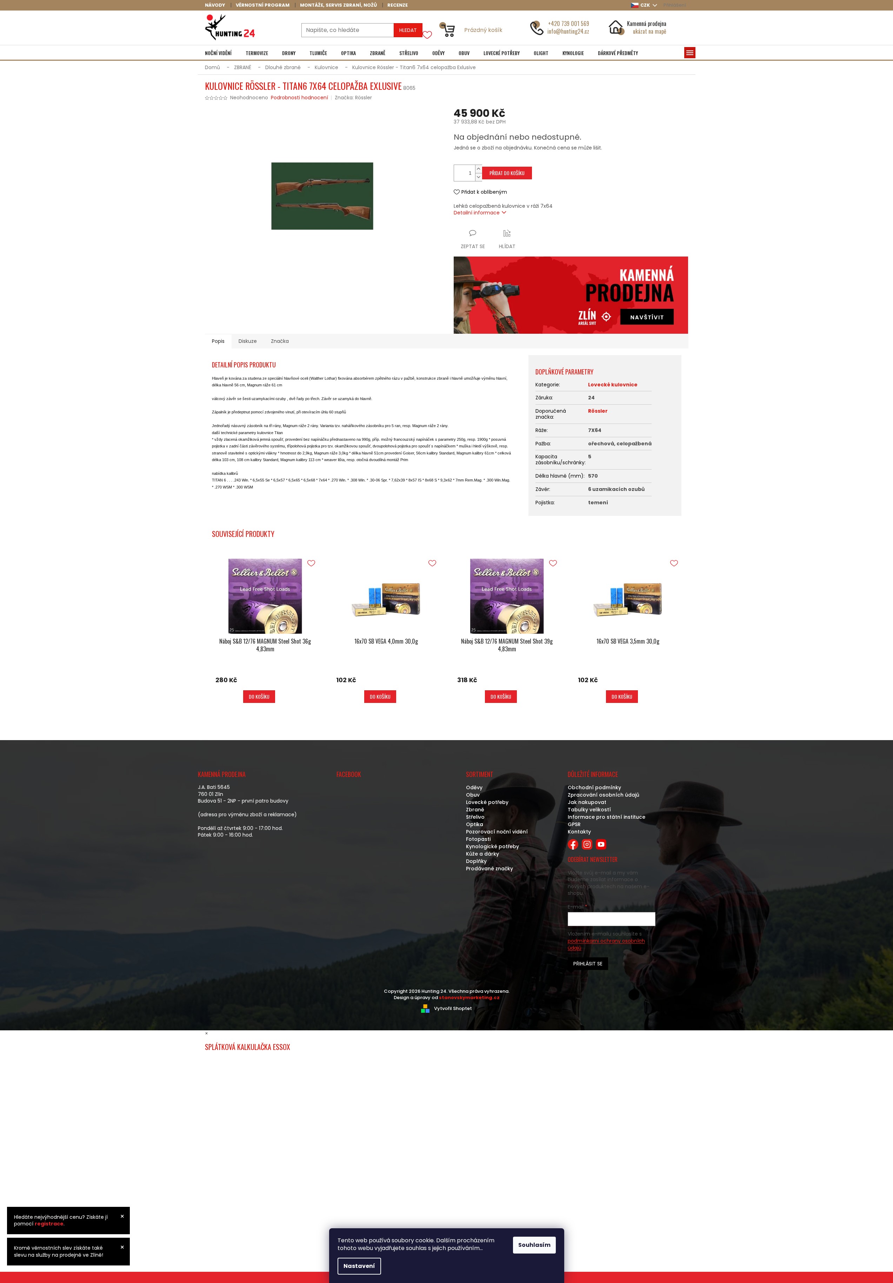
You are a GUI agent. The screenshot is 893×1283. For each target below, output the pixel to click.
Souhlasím (534, 1245)
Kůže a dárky (482, 853)
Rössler (598, 410)
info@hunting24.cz (568, 31)
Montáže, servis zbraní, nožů (338, 5)
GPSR (574, 824)
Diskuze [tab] (248, 341)
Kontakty (579, 831)
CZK (645, 5)
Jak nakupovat (587, 802)
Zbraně (475, 809)
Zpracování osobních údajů (603, 794)
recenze (397, 5)
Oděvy (474, 787)
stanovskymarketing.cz (469, 997)
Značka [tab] (280, 341)
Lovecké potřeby (487, 802)
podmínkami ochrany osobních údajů (606, 944)
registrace (49, 1223)
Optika (474, 824)
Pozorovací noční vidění (497, 831)
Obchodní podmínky (594, 787)
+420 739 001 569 (568, 23)
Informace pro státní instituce (606, 816)
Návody (215, 5)
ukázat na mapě (649, 31)
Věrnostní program (262, 5)
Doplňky (476, 861)
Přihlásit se (587, 963)
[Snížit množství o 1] (478, 177)
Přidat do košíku (507, 173)
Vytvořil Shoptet (453, 1008)
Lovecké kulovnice (613, 384)
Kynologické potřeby (492, 846)
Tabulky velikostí (589, 809)
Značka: (353, 97)
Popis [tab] (218, 341)
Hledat (408, 30)
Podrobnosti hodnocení (299, 97)
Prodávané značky (489, 868)
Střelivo (475, 816)
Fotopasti (478, 839)
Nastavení (359, 1266)
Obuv (473, 794)
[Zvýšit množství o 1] (478, 169)
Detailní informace (477, 212)
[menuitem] (218, 53)
